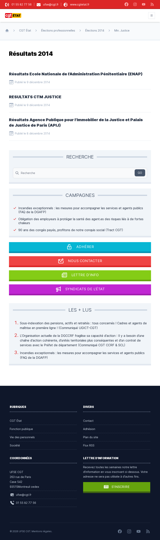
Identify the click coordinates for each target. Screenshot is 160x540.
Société (15, 445)
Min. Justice (122, 30)
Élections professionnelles (58, 30)
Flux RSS (88, 445)
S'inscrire (121, 487)
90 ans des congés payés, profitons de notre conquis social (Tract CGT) (70, 230)
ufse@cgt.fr (51, 4)
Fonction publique (21, 429)
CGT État (25, 30)
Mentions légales (42, 531)
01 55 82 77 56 (22, 4)
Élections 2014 (94, 30)
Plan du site (90, 437)
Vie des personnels (22, 437)
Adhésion (89, 429)
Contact (88, 420)
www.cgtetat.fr (79, 4)
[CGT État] (14, 15)
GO (140, 172)
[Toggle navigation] (151, 15)
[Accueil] (7, 30)
